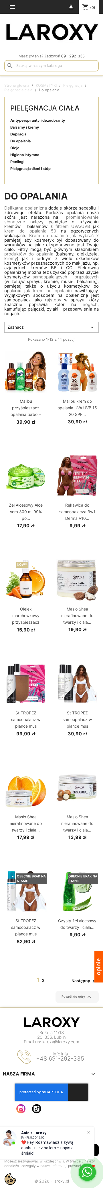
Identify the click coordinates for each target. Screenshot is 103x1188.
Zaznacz (51, 327)
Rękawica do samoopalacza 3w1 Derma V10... (77, 512)
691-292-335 (73, 56)
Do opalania (20, 141)
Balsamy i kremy (24, 127)
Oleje (14, 148)
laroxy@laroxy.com (60, 1041)
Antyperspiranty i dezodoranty (37, 120)
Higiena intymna (24, 155)
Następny (84, 981)
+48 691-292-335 (60, 1058)
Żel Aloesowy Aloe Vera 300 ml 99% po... (26, 512)
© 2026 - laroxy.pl (51, 1181)
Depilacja (18, 134)
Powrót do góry (77, 996)
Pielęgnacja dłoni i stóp (30, 168)
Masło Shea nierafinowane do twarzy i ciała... (77, 615)
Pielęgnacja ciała (45, 108)
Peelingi (17, 162)
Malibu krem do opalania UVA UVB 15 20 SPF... (77, 408)
